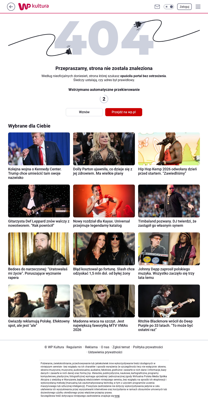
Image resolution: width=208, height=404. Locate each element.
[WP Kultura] (42, 6)
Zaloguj (184, 6)
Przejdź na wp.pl (124, 112)
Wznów (84, 112)
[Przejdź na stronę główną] (11, 10)
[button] (169, 6)
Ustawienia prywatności (104, 352)
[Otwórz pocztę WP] (157, 6)
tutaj (117, 395)
